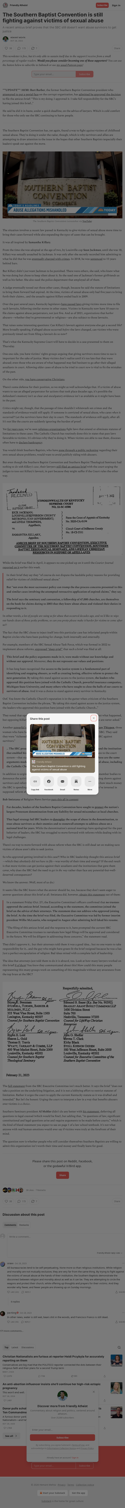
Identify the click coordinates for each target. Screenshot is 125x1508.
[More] (90, 781)
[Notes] (76, 781)
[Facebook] (49, 781)
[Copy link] (35, 781)
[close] (93, 718)
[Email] (62, 781)
